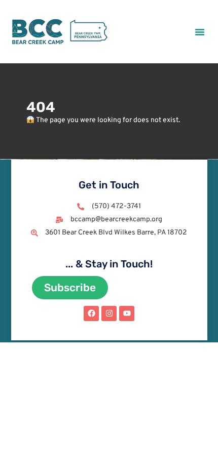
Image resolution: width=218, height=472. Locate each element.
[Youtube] (126, 313)
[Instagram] (109, 313)
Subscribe (70, 287)
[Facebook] (91, 313)
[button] (199, 32)
